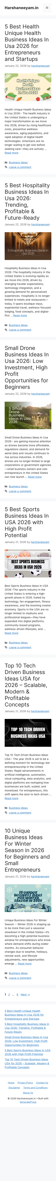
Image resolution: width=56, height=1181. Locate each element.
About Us (28, 1092)
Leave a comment (20, 167)
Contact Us (42, 1082)
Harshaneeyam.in (22, 7)
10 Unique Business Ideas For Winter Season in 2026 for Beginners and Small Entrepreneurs (27, 850)
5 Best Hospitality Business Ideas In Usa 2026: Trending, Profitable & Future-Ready (27, 201)
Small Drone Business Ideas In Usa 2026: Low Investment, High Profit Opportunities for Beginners (27, 367)
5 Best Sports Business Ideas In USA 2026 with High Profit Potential (27, 522)
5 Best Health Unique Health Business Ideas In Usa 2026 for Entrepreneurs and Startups (27, 42)
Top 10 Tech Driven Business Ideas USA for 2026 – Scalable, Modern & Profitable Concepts (26, 685)
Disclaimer (14, 1087)
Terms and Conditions (35, 1087)
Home (11, 1082)
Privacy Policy (25, 1082)
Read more (11, 152)
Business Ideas (18, 162)
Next (25, 994)
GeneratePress (28, 1102)
